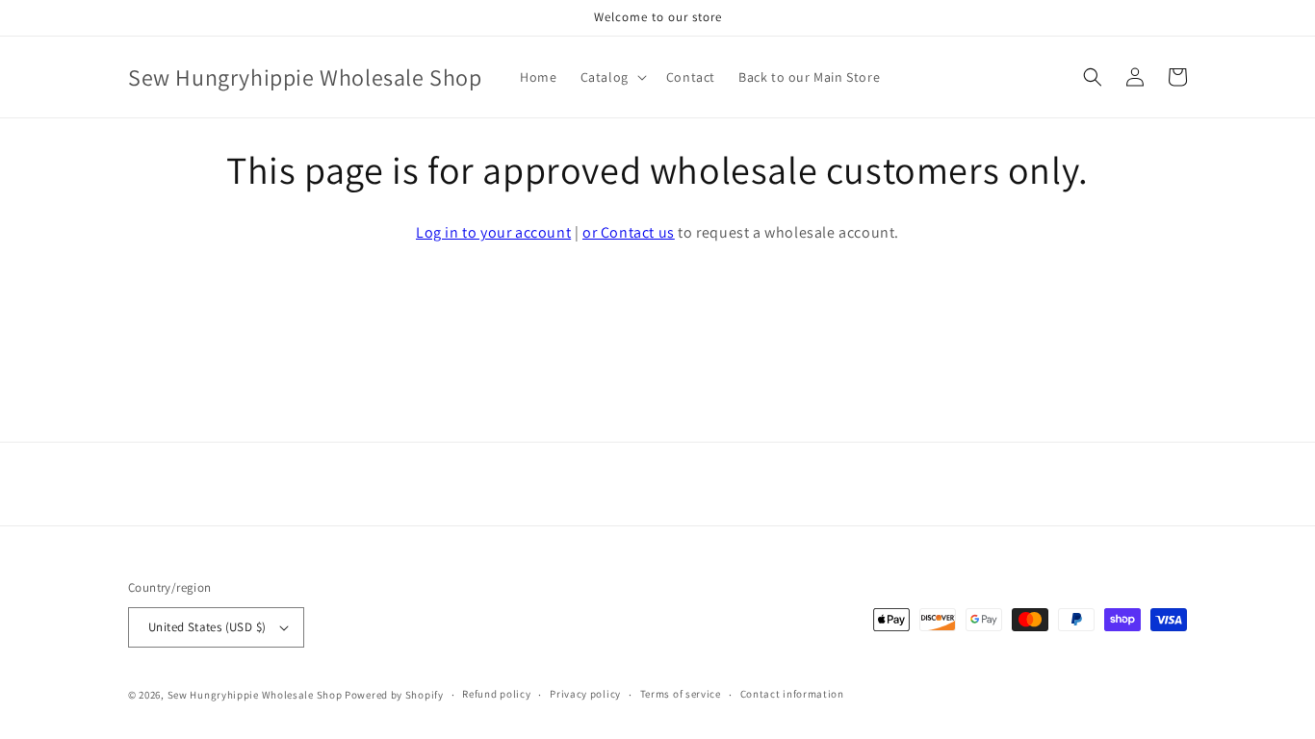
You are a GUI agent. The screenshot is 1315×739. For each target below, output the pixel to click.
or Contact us (628, 232)
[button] (612, 77)
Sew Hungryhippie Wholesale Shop (255, 694)
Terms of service (680, 694)
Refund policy (496, 694)
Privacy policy (585, 694)
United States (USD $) (207, 627)
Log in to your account (493, 232)
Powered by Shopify (394, 694)
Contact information (792, 694)
